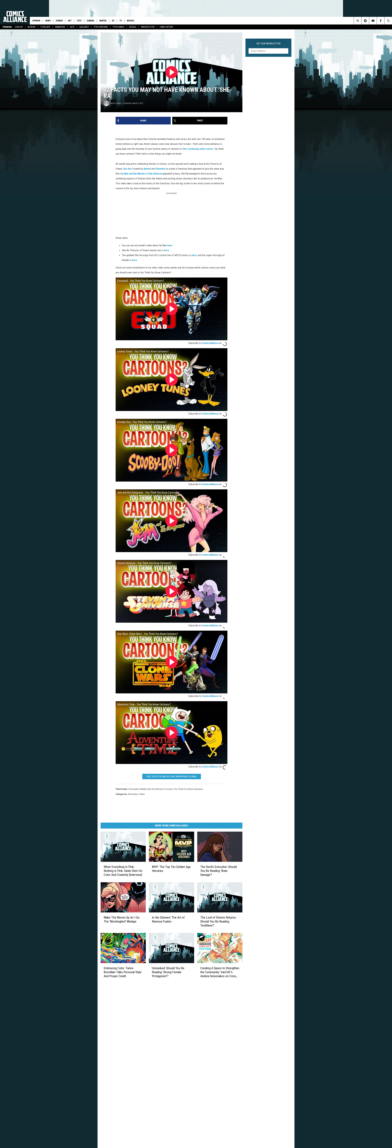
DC (113, 20)
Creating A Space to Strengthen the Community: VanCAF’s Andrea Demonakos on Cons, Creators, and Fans (219, 972)
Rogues (132, 27)
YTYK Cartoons (101, 27)
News (48, 20)
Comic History (166, 27)
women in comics (164, 789)
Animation (60, 27)
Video (142, 794)
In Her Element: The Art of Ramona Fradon (168, 919)
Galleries (84, 27)
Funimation (133, 789)
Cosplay (19, 27)
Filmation (161, 168)
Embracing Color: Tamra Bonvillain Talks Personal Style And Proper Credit (122, 972)
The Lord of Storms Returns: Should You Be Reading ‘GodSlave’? (218, 921)
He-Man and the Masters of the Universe (141, 173)
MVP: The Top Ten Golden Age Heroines (171, 869)
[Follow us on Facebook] (380, 20)
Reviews (32, 27)
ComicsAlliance (210, 343)
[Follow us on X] (388, 20)
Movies (130, 20)
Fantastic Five (148, 27)
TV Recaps (45, 27)
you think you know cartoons (188, 789)
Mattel (147, 168)
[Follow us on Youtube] (373, 20)
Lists (72, 27)
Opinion (36, 20)
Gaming (90, 20)
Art (70, 20)
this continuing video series (198, 148)
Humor (59, 20)
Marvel (103, 20)
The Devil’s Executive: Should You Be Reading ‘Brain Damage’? (218, 871)
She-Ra (127, 168)
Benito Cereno (115, 103)
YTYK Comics (118, 27)
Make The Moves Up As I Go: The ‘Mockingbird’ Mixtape (122, 919)
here (169, 245)
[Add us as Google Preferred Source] (365, 20)
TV (120, 20)
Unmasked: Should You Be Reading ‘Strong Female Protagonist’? (168, 972)
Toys (79, 20)
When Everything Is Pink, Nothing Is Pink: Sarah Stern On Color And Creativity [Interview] (123, 871)
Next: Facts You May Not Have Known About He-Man (171, 776)
